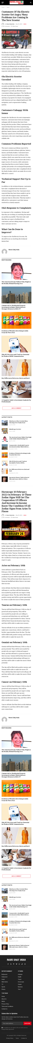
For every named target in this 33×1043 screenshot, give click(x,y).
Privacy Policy (5, 1029)
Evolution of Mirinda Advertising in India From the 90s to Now (15, 331)
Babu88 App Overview (15, 429)
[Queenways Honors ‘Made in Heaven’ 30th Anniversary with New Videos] (5, 479)
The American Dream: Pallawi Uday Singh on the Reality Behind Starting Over (16, 282)
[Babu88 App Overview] (5, 431)
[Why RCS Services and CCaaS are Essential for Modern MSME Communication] (16, 344)
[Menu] (3, 2)
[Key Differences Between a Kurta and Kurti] (16, 367)
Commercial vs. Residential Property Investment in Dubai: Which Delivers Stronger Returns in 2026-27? (13, 307)
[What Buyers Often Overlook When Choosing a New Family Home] (5, 423)
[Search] (30, 2)
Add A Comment (16, 408)
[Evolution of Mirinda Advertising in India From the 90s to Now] (16, 320)
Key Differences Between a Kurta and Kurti (16, 378)
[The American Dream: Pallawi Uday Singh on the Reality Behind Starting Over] (16, 271)
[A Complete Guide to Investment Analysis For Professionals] (16, 389)
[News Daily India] (16, 2)
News (25, 24)
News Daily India (10, 24)
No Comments (6, 26)
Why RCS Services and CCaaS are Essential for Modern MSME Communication (15, 355)
